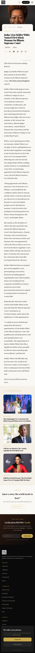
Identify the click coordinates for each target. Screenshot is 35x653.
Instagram (4, 620)
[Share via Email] (21, 51)
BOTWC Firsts (12, 27)
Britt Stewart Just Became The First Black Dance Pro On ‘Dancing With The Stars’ (17, 479)
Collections (5, 566)
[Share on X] (9, 51)
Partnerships (5, 604)
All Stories (4, 573)
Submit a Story (17, 506)
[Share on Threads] (17, 51)
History (14, 47)
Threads (4, 624)
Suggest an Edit (27, 60)
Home (5, 27)
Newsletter (5, 593)
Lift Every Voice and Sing (8, 601)
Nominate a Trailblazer (8, 597)
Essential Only (18, 644)
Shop (3, 611)
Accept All (17, 639)
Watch (4, 581)
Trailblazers (5, 570)
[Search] (19, 2)
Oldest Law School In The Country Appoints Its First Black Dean (15, 449)
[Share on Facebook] (13, 51)
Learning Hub (5, 577)
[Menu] (32, 2)
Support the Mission (7, 608)
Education (7, 47)
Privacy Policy (17, 635)
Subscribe (26, 2)
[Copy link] (25, 51)
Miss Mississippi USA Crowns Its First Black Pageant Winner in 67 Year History (17, 420)
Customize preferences (17, 650)
